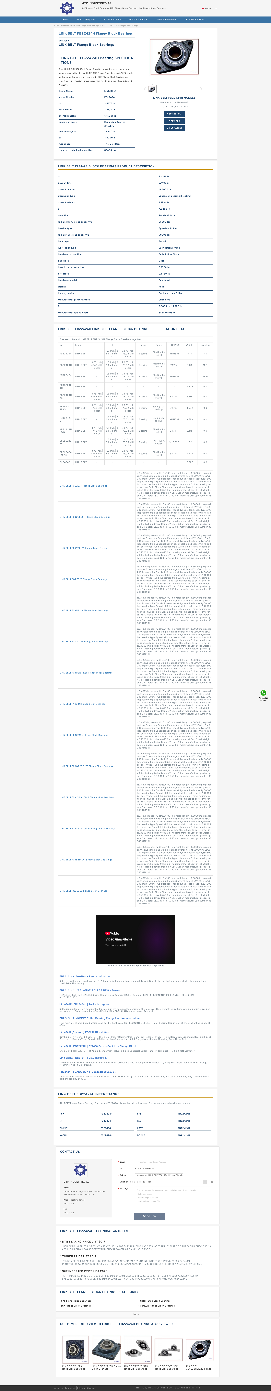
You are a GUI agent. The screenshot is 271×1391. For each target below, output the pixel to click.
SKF (139, 1114)
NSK (62, 1114)
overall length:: (67, 116)
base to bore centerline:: (71, 267)
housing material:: (68, 280)
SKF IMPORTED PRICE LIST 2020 (84, 1271)
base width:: (65, 109)
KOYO (140, 1128)
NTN (62, 1121)
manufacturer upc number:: (73, 312)
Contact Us (70, 1388)
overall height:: (67, 131)
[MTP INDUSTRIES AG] (67, 8)
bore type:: (64, 241)
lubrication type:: (67, 248)
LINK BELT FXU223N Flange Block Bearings (83, 486)
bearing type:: (65, 228)
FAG (139, 1121)
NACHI (63, 1135)
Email (121, 1162)
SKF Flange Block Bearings (140, 19)
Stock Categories (86, 19)
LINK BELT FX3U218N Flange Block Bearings (84, 735)
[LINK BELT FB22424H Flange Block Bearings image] (174, 56)
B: (60, 137)
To (121, 1169)
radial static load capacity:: (73, 235)
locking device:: (67, 293)
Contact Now (174, 114)
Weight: (62, 287)
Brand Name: (66, 91)
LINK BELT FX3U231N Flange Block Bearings (84, 610)
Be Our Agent (174, 128)
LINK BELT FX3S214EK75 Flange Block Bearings (86, 859)
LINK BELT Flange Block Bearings (85, 26)
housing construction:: (70, 254)
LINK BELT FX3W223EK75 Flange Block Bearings (86, 766)
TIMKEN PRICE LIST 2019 (174, 106)
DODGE (141, 1135)
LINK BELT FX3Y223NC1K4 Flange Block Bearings (87, 797)
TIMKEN (64, 1128)
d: (60, 103)
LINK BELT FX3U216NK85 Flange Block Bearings (86, 673)
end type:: (63, 261)
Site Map (81, 1388)
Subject (122, 1175)
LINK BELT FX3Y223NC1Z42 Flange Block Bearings (87, 828)
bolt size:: (63, 274)
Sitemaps (91, 1388)
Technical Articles (111, 19)
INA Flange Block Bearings (198, 19)
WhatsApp (174, 121)
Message (123, 1188)
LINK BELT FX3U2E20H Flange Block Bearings (85, 517)
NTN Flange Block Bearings (169, 19)
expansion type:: (68, 122)
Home (66, 19)
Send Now (149, 1216)
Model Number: (67, 97)
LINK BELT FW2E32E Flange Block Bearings (83, 579)
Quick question (127, 1182)
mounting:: (64, 144)
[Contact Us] (263, 695)
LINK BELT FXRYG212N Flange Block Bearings (85, 548)
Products (65, 26)
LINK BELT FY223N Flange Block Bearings (82, 704)
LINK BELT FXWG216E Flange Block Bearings (84, 641)
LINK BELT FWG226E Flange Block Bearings (83, 891)
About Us (58, 1388)
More (136, 1314)
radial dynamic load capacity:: (76, 150)
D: (59, 306)
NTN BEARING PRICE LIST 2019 (83, 1242)
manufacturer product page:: (74, 299)
